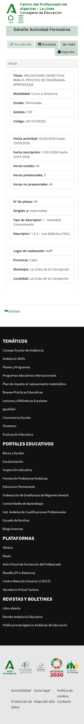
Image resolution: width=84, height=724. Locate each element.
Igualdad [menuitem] (9, 409)
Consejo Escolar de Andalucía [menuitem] (23, 350)
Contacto (64, 701)
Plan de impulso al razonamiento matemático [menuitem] (34, 384)
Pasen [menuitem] (7, 556)
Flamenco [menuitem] (9, 426)
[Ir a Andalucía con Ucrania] (72, 667)
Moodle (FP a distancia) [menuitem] (19, 573)
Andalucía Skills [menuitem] (14, 358)
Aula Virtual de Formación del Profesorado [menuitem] (32, 564)
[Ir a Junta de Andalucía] (9, 667)
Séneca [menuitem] (8, 547)
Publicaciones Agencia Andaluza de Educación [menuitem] (35, 625)
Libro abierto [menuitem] (12, 608)
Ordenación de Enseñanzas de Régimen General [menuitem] (36, 495)
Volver (14, 311)
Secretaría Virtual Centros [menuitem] (21, 589)
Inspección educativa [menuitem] (17, 470)
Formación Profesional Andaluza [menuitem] (25, 478)
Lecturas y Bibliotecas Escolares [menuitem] (25, 401)
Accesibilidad (21, 690)
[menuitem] (42, 341)
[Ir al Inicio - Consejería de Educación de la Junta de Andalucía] (11, 18)
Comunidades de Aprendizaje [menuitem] (23, 503)
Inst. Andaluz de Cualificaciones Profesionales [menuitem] (34, 512)
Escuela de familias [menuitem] (16, 520)
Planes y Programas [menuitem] (16, 367)
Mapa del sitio (44, 701)
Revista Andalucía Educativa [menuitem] (23, 617)
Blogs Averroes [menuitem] (13, 529)
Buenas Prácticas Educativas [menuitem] (23, 392)
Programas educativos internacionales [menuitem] (29, 375)
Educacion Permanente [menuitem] (19, 486)
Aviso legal (42, 690)
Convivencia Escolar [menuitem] (17, 417)
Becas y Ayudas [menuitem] (13, 453)
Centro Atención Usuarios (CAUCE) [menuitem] (27, 581)
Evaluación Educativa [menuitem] (18, 434)
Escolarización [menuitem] (13, 461)
